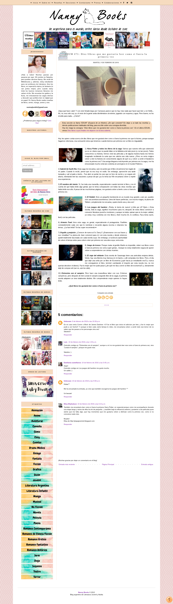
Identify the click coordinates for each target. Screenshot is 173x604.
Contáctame (85, 3)
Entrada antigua (147, 464)
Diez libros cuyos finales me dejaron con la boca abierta (88, 130)
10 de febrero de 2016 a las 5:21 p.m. (92, 404)
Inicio (35, 3)
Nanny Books (83, 592)
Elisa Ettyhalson (70, 404)
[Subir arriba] (169, 599)
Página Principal (108, 464)
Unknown (67, 321)
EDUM (106, 305)
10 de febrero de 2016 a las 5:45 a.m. (96, 363)
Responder (68, 335)
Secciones (71, 3)
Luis (66, 342)
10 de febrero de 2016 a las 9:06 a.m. (86, 381)
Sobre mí (46, 3)
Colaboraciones (111, 3)
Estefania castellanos (72, 363)
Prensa (97, 3)
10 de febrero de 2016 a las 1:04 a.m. (82, 342)
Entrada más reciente (67, 464)
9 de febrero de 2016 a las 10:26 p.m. (86, 321)
